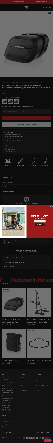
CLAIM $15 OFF (39, 221)
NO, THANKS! (39, 224)
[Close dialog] (52, 206)
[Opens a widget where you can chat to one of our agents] (48, 440)
